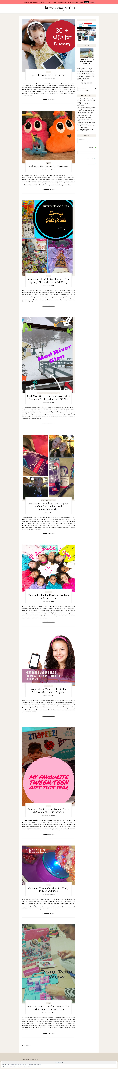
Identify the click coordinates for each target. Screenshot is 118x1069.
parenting (48, 592)
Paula (54, 78)
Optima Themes (33, 1059)
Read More (92, 2)
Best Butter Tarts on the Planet (86, 110)
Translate (89, 90)
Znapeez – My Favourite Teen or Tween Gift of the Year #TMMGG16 (48, 811)
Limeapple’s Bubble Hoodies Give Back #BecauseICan (48, 597)
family (48, 71)
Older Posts (27, 1045)
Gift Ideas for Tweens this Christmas (48, 166)
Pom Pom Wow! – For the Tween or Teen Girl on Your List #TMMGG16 (48, 1008)
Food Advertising (91, 147)
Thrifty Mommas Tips (59, 7)
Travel (57, 392)
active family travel (44, 392)
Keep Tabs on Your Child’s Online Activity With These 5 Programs (48, 691)
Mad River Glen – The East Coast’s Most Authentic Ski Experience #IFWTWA (48, 397)
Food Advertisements (89, 158)
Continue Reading (49, 99)
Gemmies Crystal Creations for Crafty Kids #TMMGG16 (48, 890)
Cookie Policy (29, 1066)
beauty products (46, 500)
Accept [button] (86, 2)
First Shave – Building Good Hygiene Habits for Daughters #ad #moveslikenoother (48, 506)
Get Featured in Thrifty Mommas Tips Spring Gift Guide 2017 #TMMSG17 (48, 281)
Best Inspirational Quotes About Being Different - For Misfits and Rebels (86, 100)
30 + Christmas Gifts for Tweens (48, 75)
